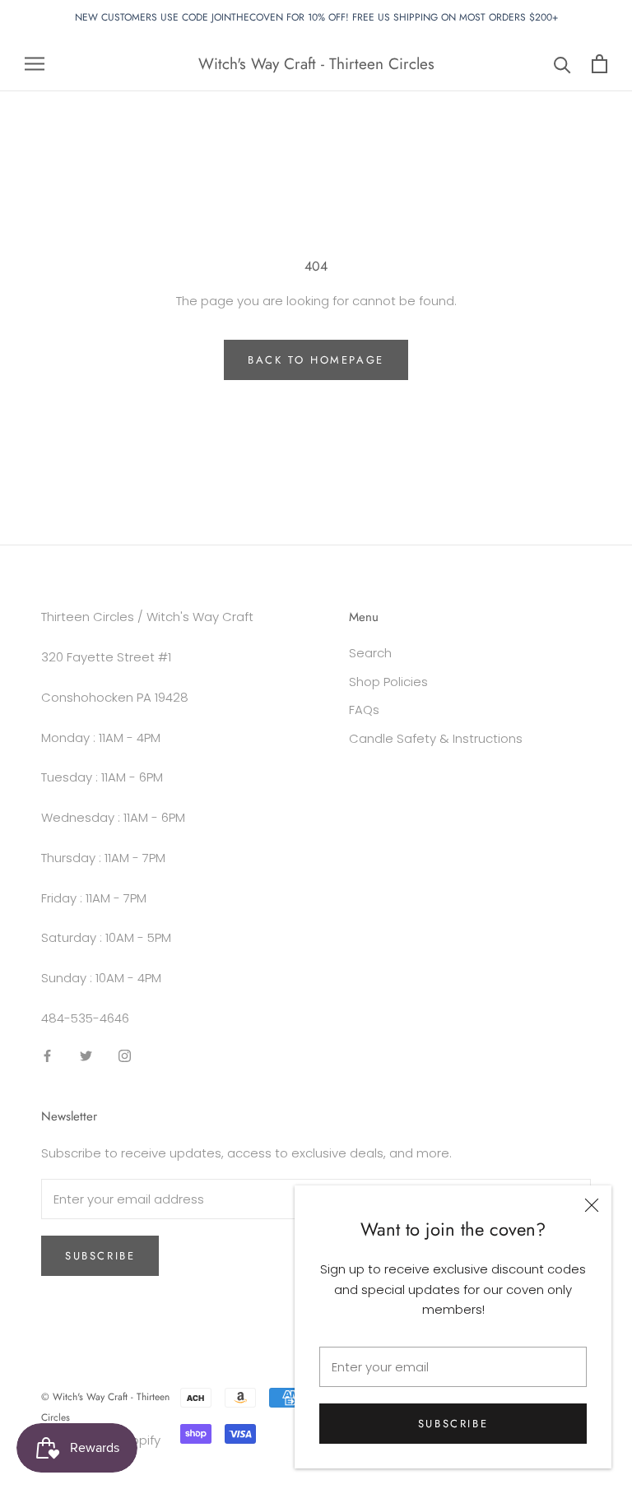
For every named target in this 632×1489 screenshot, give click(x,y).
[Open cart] (599, 63)
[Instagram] (124, 1056)
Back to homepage (316, 360)
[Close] (591, 1205)
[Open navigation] (34, 64)
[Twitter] (86, 1056)
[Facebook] (47, 1056)
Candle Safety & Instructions (436, 738)
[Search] (562, 63)
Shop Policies (388, 681)
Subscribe (453, 1423)
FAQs (364, 709)
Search (370, 652)
